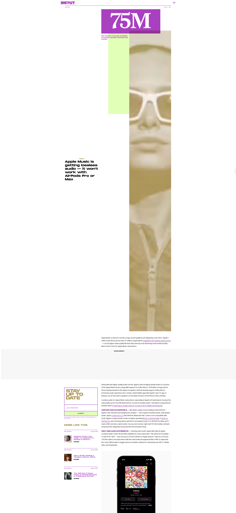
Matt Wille (67, 7)
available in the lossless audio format (157, 341)
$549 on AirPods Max (151, 418)
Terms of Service (90, 417)
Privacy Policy (67, 418)
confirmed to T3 (117, 415)
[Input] (68, 3)
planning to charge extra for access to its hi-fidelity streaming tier (138, 405)
